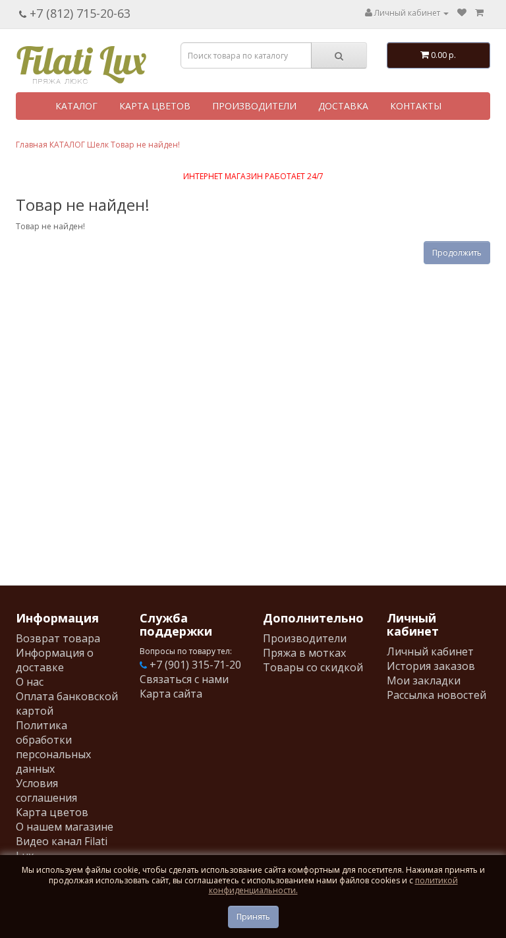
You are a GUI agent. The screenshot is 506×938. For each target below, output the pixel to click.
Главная (31, 144)
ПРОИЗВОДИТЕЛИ (254, 105)
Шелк (98, 144)
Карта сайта (171, 693)
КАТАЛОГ (76, 105)
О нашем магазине (64, 826)
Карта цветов (52, 812)
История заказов (431, 666)
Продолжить (457, 252)
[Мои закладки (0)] (461, 12)
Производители (305, 638)
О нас (29, 682)
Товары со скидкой (313, 667)
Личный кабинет (430, 651)
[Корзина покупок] (479, 12)
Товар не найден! (145, 144)
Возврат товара (58, 638)
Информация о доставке (55, 660)
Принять (253, 916)
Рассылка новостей (436, 695)
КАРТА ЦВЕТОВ (154, 105)
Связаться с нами (184, 679)
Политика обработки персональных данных (53, 747)
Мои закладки (424, 680)
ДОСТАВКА (343, 105)
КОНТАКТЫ (415, 105)
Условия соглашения (46, 790)
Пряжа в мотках (304, 653)
